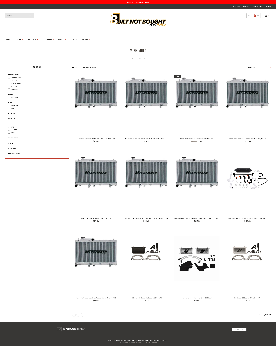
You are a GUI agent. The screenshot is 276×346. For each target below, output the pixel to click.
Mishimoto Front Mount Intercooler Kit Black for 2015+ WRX (247, 218)
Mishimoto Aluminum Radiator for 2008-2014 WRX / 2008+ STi (146, 139)
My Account (236, 7)
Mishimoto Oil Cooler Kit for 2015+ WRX (247, 298)
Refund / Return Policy (126, 342)
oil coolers (15, 86)
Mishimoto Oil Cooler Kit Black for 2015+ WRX (146, 298)
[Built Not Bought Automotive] (138, 30)
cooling (14, 81)
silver (13, 133)
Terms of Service (151, 342)
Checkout (268, 7)
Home (133, 58)
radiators (14, 89)
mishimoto (15, 97)
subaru (13, 108)
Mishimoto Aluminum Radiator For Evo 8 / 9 (96, 218)
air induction (16, 78)
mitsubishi (14, 105)
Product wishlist (89, 67)
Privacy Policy (139, 342)
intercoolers (16, 83)
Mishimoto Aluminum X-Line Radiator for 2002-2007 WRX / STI (146, 218)
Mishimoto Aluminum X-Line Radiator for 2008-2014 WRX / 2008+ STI (197, 218)
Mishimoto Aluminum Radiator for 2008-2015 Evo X (197, 139)
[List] (76, 67)
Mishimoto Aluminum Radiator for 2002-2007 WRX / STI (96, 139)
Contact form (239, 329)
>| (82, 315)
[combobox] (19, 15)
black (13, 127)
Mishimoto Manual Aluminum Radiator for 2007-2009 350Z (96, 298)
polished (14, 130)
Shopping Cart (257, 7)
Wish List (246, 7)
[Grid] (73, 67)
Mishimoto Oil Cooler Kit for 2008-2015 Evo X (197, 298)
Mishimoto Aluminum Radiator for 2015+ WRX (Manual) (247, 139)
